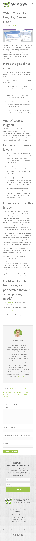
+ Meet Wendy (22, 376)
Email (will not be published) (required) (16, 435)
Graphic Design (26, 388)
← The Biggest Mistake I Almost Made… (16, 392)
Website (6, 443)
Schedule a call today (10, 311)
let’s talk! (10, 302)
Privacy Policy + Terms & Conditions (18, 531)
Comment (6, 407)
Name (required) (9, 427)
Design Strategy (15, 388)
